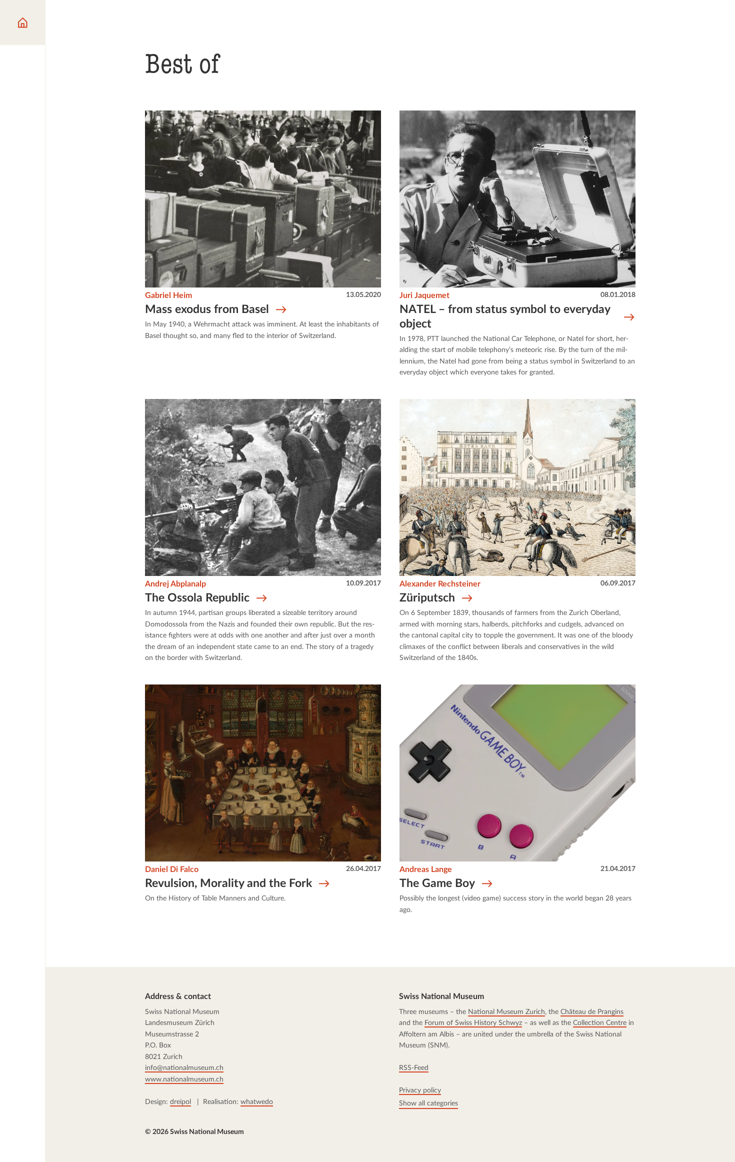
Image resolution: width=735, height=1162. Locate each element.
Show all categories (429, 1102)
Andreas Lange (426, 870)
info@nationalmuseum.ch (184, 1068)
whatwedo (256, 1102)
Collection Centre (600, 1022)
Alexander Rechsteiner (440, 584)
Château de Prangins (592, 1012)
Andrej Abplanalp (175, 584)
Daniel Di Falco (171, 870)
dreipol (180, 1102)
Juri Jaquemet (425, 296)
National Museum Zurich (507, 1012)
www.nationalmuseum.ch (184, 1079)
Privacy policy (421, 1090)
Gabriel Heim (168, 296)
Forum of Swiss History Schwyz (473, 1022)
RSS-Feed (414, 1068)
